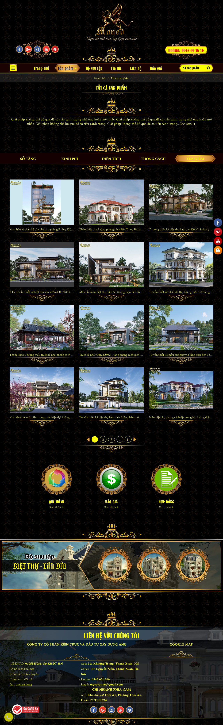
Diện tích (111, 158)
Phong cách (153, 158)
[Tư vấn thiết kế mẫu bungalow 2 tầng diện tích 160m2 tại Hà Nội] (181, 327)
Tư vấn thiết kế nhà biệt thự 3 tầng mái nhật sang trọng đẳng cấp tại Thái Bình (181, 292)
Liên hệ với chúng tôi (111, 635)
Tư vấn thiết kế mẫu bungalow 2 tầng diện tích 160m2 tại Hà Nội (181, 354)
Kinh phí (69, 158)
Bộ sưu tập (94, 68)
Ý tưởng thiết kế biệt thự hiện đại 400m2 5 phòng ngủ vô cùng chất (181, 229)
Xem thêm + (56, 507)
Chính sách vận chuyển (24, 674)
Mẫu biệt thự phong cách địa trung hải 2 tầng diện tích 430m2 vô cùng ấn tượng (181, 417)
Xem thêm (188, 123)
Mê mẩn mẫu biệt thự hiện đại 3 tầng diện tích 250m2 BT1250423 (111, 292)
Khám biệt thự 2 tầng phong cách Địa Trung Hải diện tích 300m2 (111, 229)
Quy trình (56, 501)
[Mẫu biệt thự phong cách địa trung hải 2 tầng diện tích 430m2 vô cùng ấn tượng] (181, 390)
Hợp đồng (166, 501)
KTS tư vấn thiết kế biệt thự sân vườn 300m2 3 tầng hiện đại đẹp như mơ (42, 292)
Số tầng (28, 158)
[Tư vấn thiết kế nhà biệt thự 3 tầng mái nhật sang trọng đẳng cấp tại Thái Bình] (181, 264)
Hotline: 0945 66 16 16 (186, 50)
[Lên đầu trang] (216, 714)
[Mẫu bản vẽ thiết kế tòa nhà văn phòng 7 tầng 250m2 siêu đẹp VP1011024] (42, 202)
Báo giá (156, 68)
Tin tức (116, 68)
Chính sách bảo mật (22, 668)
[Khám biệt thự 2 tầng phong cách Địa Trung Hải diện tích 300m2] (111, 202)
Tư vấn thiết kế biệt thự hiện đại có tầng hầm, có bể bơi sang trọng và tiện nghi (111, 417)
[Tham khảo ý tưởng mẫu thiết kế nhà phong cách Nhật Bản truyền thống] (42, 327)
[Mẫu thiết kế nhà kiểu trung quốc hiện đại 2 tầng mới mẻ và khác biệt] (42, 390)
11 (128, 439)
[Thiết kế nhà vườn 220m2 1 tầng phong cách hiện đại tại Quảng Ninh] (111, 327)
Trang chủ (41, 68)
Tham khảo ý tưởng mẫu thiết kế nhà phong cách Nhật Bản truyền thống (42, 354)
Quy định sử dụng (21, 684)
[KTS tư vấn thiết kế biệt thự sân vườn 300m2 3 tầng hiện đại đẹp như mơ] (42, 264)
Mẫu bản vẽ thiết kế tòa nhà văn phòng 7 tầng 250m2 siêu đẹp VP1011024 (42, 229)
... (119, 439)
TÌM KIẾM (195, 158)
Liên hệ (135, 68)
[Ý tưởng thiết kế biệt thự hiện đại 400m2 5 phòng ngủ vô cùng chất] (181, 202)
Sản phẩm (66, 68)
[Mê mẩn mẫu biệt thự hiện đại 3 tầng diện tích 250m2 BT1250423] (111, 264)
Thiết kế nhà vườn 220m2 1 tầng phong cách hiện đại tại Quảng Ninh (111, 354)
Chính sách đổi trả (21, 679)
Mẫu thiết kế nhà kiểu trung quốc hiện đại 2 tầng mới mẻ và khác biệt (42, 417)
